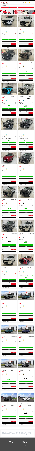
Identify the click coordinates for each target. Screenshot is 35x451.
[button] (16, 20)
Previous (0, 11)
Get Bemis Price (9, 39)
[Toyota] (1, 2)
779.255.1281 (24, 442)
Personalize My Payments (9, 251)
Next (34, 11)
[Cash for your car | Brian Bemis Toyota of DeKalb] (17, 12)
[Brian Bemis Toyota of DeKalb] (5, 3)
